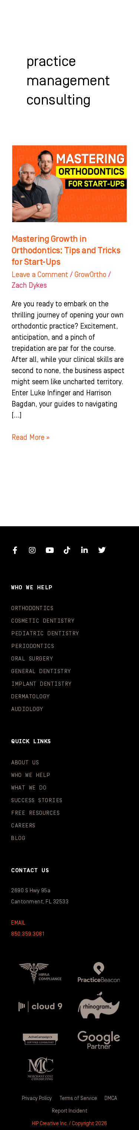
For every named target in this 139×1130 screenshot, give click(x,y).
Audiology (27, 709)
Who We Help (30, 775)
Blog (18, 838)
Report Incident (69, 1111)
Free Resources (35, 813)
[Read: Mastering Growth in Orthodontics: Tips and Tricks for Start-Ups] (69, 183)
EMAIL (18, 923)
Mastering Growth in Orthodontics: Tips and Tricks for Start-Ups (65, 250)
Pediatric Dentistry (45, 633)
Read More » (30, 437)
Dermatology (30, 697)
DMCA (111, 1098)
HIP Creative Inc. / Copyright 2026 (69, 1124)
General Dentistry (41, 671)
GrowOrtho (90, 275)
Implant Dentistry (41, 684)
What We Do (28, 788)
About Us (25, 763)
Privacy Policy (37, 1098)
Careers (23, 826)
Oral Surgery (32, 659)
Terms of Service (78, 1098)
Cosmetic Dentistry (43, 621)
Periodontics (32, 646)
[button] (118, 14)
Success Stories (37, 800)
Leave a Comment (39, 275)
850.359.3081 (27, 934)
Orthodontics (32, 608)
